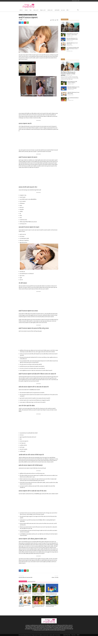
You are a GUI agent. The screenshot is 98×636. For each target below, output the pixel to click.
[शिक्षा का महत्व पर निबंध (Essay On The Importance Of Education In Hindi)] (52, 588)
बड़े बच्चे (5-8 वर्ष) (50, 10)
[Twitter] (22, 23)
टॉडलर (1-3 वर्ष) (35, 10)
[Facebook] (20, 23)
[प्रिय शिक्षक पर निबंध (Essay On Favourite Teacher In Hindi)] (25, 588)
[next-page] (21, 609)
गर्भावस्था (26, 10)
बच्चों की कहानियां (57, 10)
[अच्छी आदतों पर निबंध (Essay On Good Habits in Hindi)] (25, 600)
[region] (38, 104)
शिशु (30, 10)
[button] (78, 10)
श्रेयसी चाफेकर (64, 30)
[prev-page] (19, 609)
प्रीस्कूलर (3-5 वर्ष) (42, 10)
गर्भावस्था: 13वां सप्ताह (55, 577)
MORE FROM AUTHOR (31, 581)
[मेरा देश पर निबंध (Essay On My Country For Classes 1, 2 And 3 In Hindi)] (38, 588)
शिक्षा (61, 70)
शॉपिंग (67, 10)
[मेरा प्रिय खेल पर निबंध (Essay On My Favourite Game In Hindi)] (52, 600)
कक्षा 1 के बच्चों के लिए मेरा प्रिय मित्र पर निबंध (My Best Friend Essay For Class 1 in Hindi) (38, 606)
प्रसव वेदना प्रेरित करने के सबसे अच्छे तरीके (25, 577)
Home (20, 13)
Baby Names (63, 10)
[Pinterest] (25, 23)
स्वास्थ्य (28, 13)
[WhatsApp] (28, 23)
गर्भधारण (21, 10)
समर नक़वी (21, 19)
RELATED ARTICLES (22, 581)
